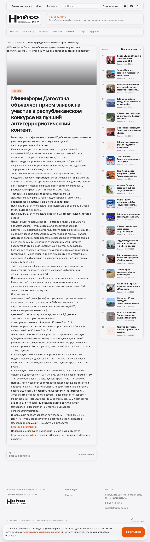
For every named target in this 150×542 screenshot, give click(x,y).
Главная (10, 42)
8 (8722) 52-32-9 (113, 503)
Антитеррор (28, 31)
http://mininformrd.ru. (24, 426)
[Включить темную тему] (125, 6)
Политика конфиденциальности (52, 520)
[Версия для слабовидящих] (131, 6)
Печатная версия (111, 6)
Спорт (83, 31)
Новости (14, 31)
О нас (39, 6)
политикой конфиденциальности (41, 532)
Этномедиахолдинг (22, 6)
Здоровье (43, 31)
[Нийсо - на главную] (24, 19)
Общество (57, 31)
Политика (70, 31)
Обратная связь (27, 520)
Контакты (51, 6)
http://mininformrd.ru (23, 435)
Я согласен (133, 532)
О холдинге (11, 520)
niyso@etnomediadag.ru (116, 508)
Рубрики (94, 31)
